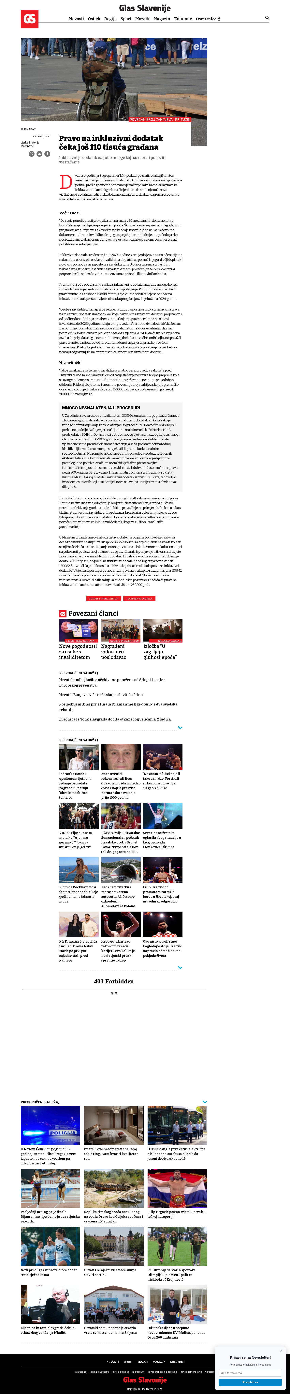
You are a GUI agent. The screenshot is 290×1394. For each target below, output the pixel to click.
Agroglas (210, 1372)
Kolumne (183, 18)
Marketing (80, 1372)
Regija (110, 18)
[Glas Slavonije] (29, 26)
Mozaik (142, 18)
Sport (126, 18)
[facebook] (47, 154)
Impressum (138, 1372)
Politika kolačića (120, 1372)
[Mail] (39, 154)
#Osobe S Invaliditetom (103, 598)
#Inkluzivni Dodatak (139, 598)
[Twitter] (32, 154)
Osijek (94, 18)
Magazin (161, 18)
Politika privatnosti (99, 1372)
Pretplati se (250, 1382)
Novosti (76, 18)
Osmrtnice (206, 19)
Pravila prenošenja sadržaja (162, 1372)
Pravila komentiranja (191, 1372)
